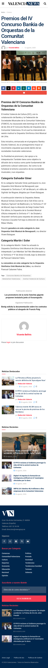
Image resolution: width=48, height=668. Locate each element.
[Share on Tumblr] (44, 88)
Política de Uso (19, 658)
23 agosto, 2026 (26, 418)
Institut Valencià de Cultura (34, 279)
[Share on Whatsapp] (23, 88)
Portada (28, 556)
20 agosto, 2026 (26, 386)
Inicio (3, 12)
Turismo (28, 569)
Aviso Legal (6, 658)
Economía (6, 566)
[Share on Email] (24, 93)
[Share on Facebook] (3, 88)
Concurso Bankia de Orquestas (19, 275)
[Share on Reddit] (39, 88)
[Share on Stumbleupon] (34, 88)
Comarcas (6, 553)
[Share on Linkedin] (18, 88)
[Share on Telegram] (29, 88)
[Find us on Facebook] (4, 541)
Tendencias (29, 563)
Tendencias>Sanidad (33, 566)
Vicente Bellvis (14, 48)
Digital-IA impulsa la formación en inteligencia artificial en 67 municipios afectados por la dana (29, 478)
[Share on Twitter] (8, 88)
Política (28, 553)
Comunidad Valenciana (11, 556)
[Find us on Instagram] (10, 541)
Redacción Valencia (25, 384)
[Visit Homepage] (24, 3)
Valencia (28, 572)
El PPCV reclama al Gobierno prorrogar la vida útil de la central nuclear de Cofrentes (30, 393)
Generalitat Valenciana (11, 279)
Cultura (9, 12)
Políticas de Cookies (35, 658)
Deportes (5, 563)
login (8, 342)
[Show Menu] (3, 3)
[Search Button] (45, 3)
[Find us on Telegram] (16, 541)
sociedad (29, 560)
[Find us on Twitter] (22, 541)
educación (6, 569)
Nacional (5, 572)
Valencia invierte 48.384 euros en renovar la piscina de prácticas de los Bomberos (30, 409)
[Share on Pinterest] (13, 88)
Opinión (5, 576)
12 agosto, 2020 (30, 48)
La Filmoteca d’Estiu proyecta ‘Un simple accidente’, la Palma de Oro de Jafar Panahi (22, 452)
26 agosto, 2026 (26, 402)
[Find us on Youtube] (27, 541)
